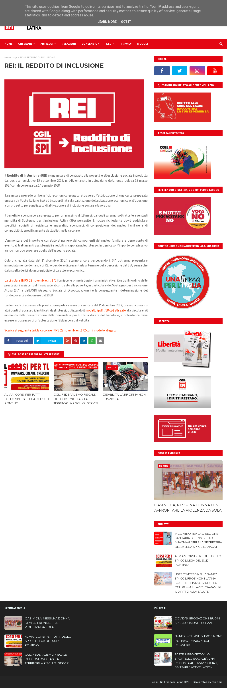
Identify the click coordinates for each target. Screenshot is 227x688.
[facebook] (162, 70)
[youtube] (215, 70)
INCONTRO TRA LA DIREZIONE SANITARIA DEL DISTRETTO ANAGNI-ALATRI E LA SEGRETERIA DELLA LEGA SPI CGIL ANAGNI (198, 540)
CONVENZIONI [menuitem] (91, 44)
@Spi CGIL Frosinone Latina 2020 (170, 682)
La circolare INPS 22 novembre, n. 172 (30, 280)
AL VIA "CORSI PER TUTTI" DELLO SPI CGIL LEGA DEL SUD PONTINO (26, 399)
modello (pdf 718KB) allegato (106, 310)
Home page (10, 57)
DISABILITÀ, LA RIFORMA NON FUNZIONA (124, 397)
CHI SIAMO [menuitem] (25, 44)
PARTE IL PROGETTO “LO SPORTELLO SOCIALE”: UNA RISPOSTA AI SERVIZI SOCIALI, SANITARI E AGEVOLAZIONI (196, 661)
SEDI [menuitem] (109, 44)
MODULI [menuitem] (142, 44)
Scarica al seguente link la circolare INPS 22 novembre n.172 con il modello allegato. (60, 330)
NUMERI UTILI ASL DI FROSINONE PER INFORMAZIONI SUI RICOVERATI (198, 640)
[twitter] (180, 70)
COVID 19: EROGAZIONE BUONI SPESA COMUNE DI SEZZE (197, 621)
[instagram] (197, 70)
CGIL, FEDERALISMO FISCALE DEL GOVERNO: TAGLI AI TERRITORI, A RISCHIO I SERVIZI (76, 399)
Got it (126, 22)
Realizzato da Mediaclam (208, 682)
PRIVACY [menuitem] (126, 44)
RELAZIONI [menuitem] (69, 44)
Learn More (107, 22)
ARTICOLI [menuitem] (47, 44)
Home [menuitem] (8, 44)
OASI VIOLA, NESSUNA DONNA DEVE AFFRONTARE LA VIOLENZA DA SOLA (187, 508)
